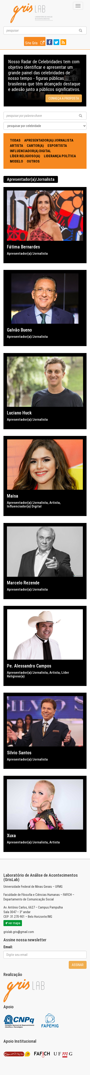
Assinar (78, 965)
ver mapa (14, 923)
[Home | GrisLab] (31, 13)
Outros (33, 161)
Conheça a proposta (63, 98)
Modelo (16, 161)
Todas (15, 140)
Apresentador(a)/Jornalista (48, 140)
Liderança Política (60, 156)
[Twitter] (55, 42)
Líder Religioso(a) (25, 156)
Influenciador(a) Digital (30, 151)
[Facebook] (48, 42)
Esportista (57, 146)
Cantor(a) (35, 146)
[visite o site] (19, 1020)
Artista (16, 146)
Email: (8, 947)
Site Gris (32, 43)
